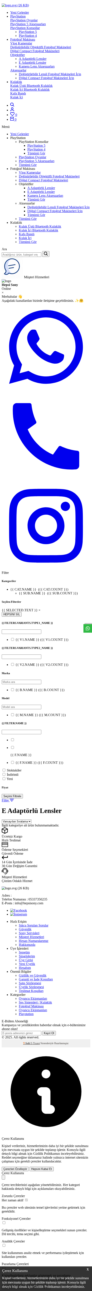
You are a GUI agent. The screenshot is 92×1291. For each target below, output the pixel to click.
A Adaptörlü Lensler (32, 59)
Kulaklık (16, 82)
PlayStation (18, 16)
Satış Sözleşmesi (30, 983)
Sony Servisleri (29, 933)
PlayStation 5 (28, 32)
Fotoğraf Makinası (22, 39)
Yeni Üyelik (27, 964)
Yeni (10, 779)
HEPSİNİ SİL (11, 614)
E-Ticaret (35, 1043)
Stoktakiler (14, 770)
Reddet (6, 1157)
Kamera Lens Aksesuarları (37, 66)
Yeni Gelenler (19, 12)
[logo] (46, 5)
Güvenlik (25, 929)
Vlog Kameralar (21, 43)
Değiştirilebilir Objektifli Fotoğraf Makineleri (40, 47)
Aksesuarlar (18, 70)
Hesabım (25, 968)
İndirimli (12, 774)
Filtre (6, 800)
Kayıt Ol (49, 1033)
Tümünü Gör (36, 153)
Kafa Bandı (18, 93)
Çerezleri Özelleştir (15, 1169)
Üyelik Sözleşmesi (31, 987)
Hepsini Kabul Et (41, 1169)
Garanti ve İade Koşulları (36, 979)
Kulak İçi (16, 97)
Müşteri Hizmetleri (31, 937)
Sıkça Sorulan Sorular (33, 925)
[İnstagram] (18, 914)
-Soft (27, 1043)
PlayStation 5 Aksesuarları (28, 24)
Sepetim (24, 952)
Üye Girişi (26, 960)
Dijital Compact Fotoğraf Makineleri (34, 51)
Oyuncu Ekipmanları (33, 998)
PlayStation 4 (28, 35)
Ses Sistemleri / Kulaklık (35, 1002)
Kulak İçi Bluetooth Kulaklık (30, 89)
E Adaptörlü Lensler (32, 62)
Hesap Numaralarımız (33, 941)
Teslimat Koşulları (31, 991)
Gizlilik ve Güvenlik (32, 975)
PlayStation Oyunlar (24, 20)
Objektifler (17, 55)
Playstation (26, 1014)
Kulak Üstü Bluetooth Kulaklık (31, 85)
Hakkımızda (27, 944)
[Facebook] (18, 910)
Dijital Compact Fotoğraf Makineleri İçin (46, 78)
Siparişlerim (27, 956)
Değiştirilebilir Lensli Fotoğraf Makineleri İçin (50, 74)
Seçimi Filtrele (12, 796)
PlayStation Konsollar (25, 28)
